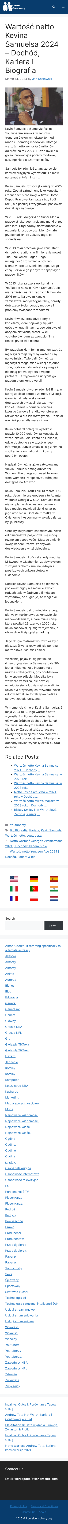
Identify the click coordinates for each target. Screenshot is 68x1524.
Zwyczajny (12, 1386)
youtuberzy (34, 835)
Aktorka (10, 956)
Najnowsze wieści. (18, 1133)
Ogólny (10, 1156)
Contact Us (28, 1512)
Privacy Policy (18, 1506)
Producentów (14, 1239)
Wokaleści (12, 1327)
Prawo (9, 1227)
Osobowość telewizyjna (21, 1180)
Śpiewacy (12, 1280)
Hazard (10, 1056)
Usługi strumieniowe (19, 1321)
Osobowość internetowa (22, 1174)
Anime (9, 974)
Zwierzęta (12, 1380)
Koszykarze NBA (16, 1085)
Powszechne (14, 1221)
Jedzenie (11, 1062)
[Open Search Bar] (53, 7)
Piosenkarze (13, 1197)
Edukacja (11, 997)
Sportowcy (12, 1286)
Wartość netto (15, 835)
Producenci (13, 1233)
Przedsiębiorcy (15, 1244)
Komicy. (10, 1074)
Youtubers (12, 1345)
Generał (10, 1015)
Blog (8, 991)
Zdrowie (11, 1374)
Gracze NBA (13, 1027)
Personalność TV (17, 1191)
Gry (7, 1038)
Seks (8, 1274)
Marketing (12, 1097)
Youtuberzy (18, 825)
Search (10, 918)
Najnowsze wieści (17, 1127)
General (10, 1003)
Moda (9, 1109)
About (42, 1512)
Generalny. (12, 1009)
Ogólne (10, 1138)
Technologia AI (15, 1297)
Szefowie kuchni (16, 1292)
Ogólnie (10, 1150)
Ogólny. (10, 1162)
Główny (10, 1021)
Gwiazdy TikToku (17, 1050)
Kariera (34, 830)
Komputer (12, 1080)
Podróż (10, 1209)
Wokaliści (11, 1333)
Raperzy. (11, 1262)
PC (7, 1186)
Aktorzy (10, 962)
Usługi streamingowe (20, 1309)
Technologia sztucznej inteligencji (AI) (31, 1303)
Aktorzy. (11, 968)
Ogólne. (10, 1144)
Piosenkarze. (14, 1203)
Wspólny (11, 1339)
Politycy (10, 1215)
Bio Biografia (19, 830)
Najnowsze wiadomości (21, 1115)
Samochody (13, 1268)
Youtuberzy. (13, 1356)
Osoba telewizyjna (18, 1168)
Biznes (9, 985)
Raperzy (11, 1256)
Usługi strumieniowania (21, 1315)
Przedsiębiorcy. (16, 1250)
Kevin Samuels (51, 830)
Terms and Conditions (44, 1506)
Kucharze (11, 1091)
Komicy (10, 1068)
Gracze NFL (13, 1032)
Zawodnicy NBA (16, 1362)
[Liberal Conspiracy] (14, 7)
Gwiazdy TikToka (17, 1044)
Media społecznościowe (22, 1103)
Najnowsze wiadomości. (22, 1121)
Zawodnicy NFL (16, 1368)
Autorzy (10, 979)
